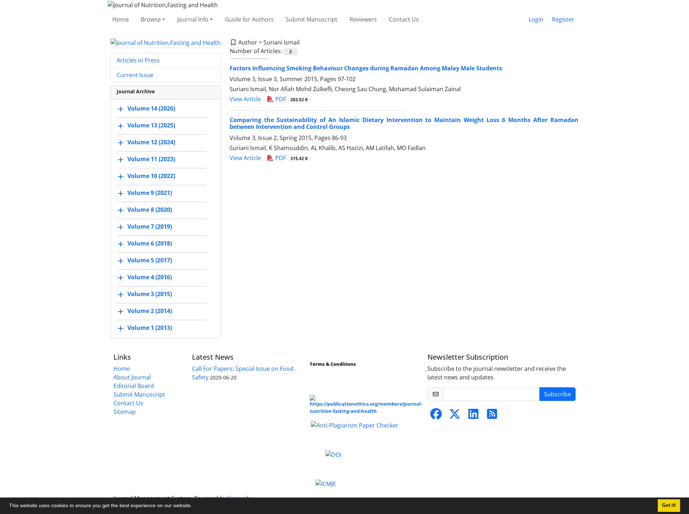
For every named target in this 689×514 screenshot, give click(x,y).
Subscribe (557, 394)
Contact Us (404, 19)
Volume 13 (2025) (151, 126)
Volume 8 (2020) (149, 210)
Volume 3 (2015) (149, 294)
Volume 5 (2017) (149, 261)
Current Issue (135, 75)
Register (563, 19)
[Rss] (492, 416)
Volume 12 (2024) (151, 142)
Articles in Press (138, 60)
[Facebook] (436, 416)
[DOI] (333, 454)
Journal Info (192, 19)
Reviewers (363, 19)
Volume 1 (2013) (149, 328)
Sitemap (124, 412)
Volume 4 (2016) (149, 277)
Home (120, 19)
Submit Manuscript (311, 19)
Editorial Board (133, 386)
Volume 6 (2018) (149, 244)
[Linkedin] (473, 416)
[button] (194, 506)
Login (536, 19)
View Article (245, 99)
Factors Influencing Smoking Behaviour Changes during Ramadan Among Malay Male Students (366, 68)
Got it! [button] (669, 505)
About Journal (132, 377)
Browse (151, 19)
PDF (291, 99)
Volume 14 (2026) (151, 109)
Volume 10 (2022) (151, 176)
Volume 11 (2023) (151, 159)
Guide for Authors (249, 19)
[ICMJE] (325, 483)
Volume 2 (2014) (149, 311)
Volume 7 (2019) (149, 227)
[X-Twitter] (454, 416)
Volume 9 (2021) (149, 193)
